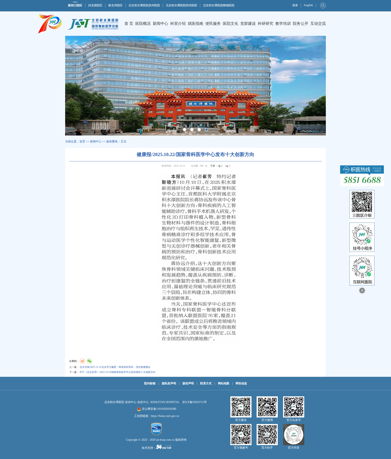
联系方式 (206, 383)
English (308, 5)
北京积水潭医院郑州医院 (181, 5)
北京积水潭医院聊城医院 (218, 5)
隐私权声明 (169, 383)
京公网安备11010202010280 (159, 408)
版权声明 (188, 383)
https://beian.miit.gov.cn (165, 415)
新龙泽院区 (115, 5)
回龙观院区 (95, 5)
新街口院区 (75, 5)
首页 (82, 141)
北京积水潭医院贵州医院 (144, 5)
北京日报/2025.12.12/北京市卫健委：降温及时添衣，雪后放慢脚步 (115, 367)
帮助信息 (241, 383)
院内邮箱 (150, 383)
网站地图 (223, 383)
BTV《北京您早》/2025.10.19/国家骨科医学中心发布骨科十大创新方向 (117, 372)
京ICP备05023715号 (194, 402)
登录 (295, 5)
